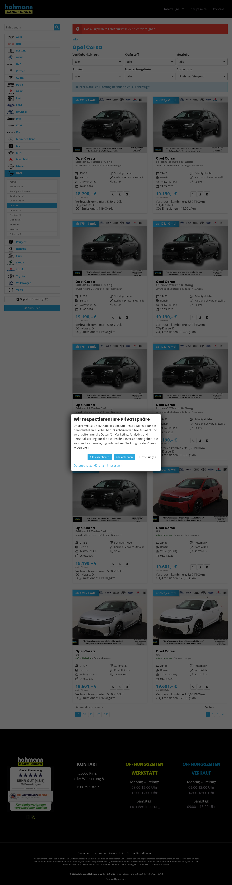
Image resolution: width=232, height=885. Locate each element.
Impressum (115, 465)
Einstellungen (147, 457)
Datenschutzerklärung (89, 465)
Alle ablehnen (124, 457)
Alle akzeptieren (99, 457)
